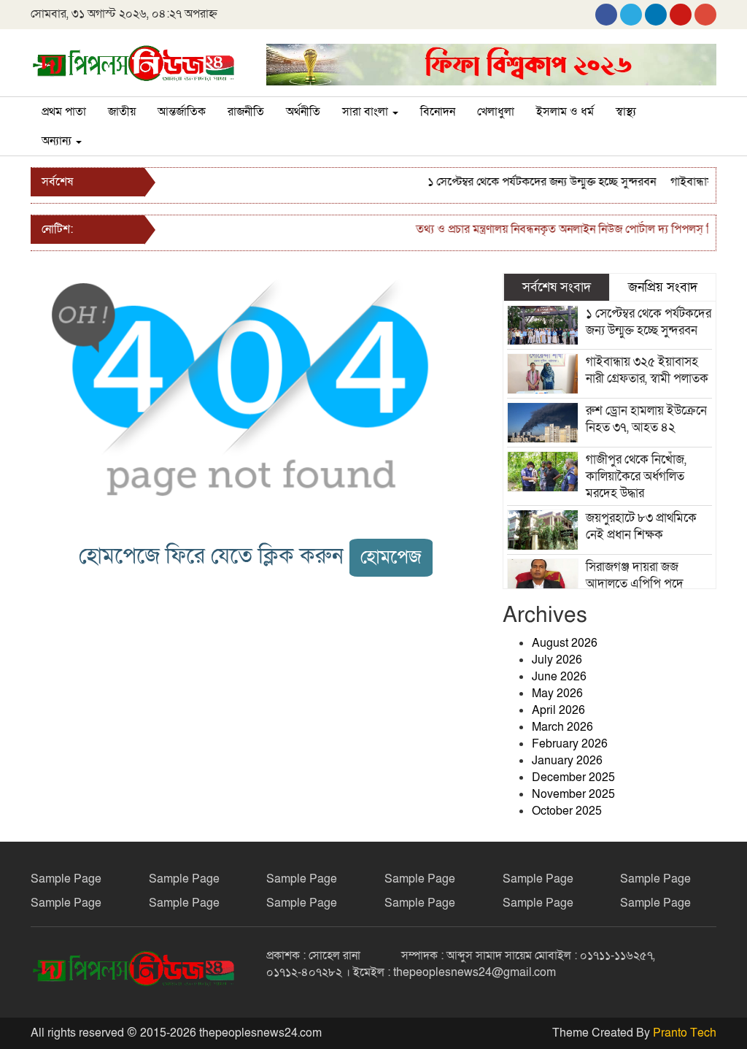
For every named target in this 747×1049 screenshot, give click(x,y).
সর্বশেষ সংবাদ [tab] (556, 287)
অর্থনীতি (303, 112)
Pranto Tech (684, 1033)
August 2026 (564, 643)
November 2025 (573, 794)
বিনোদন (437, 112)
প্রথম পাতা (64, 112)
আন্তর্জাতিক (182, 112)
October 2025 (567, 811)
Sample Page (66, 879)
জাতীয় (122, 112)
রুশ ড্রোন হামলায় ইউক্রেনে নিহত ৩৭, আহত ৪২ (646, 419)
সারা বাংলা (366, 112)
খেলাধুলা (495, 112)
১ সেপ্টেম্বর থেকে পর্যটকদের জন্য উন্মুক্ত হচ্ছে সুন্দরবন (531, 182)
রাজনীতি (246, 112)
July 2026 (557, 660)
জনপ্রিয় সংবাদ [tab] (662, 287)
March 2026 (562, 727)
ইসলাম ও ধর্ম (565, 112)
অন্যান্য (58, 141)
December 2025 (573, 777)
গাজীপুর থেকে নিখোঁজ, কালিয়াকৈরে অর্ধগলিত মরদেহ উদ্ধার (636, 476)
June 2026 (559, 677)
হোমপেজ (391, 557)
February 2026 (570, 744)
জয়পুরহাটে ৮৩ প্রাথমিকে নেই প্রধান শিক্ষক (641, 526)
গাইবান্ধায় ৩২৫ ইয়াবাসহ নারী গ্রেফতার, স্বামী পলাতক (647, 370)
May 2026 (557, 693)
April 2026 (558, 710)
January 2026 (567, 761)
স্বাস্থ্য (626, 112)
